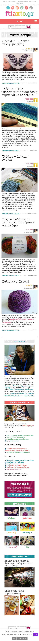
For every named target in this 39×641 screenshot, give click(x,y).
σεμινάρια (7, 388)
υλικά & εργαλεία (10, 386)
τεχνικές (20, 386)
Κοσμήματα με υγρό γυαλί (15, 462)
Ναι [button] (35, 634)
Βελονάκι (27, 518)
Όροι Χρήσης (32, 1)
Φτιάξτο (29, 48)
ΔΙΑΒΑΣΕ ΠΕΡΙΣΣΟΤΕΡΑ (10, 83)
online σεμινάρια (28, 426)
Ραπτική (12, 532)
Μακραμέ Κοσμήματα (13, 469)
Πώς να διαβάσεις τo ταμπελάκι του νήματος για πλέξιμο (18, 222)
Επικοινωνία (19, 3)
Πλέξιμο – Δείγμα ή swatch (15, 157)
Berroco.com (6, 323)
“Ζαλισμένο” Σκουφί (15, 281)
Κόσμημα (27, 532)
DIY (27, 547)
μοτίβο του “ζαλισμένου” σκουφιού (22, 319)
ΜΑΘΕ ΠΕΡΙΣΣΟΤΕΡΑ (12, 396)
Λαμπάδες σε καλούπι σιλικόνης (17, 439)
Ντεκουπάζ (11, 547)
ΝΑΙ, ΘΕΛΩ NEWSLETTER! (19, 495)
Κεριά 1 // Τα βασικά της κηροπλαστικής (19, 435)
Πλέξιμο (12, 518)
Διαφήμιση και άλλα (22, 1)
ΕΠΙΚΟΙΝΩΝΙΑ (29, 395)
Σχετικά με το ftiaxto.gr (9, 1)
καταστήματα (28, 386)
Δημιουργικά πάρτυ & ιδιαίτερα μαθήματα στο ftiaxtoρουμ (18, 563)
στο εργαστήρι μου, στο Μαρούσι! (22, 393)
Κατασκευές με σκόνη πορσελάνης (18, 452)
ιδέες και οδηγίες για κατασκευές (21, 389)
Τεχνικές (29, 99)
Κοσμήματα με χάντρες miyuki (16, 466)
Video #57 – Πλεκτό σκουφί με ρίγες (15, 42)
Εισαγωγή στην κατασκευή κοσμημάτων (20, 460)
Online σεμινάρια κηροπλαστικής (14, 592)
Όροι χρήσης (22, 638)
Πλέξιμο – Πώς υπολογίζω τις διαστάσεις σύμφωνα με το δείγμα (19, 92)
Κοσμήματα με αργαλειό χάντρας (17, 467)
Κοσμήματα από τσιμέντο (15, 464)
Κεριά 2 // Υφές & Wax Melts (15, 437)
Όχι (14, 638)
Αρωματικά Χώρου (12, 441)
